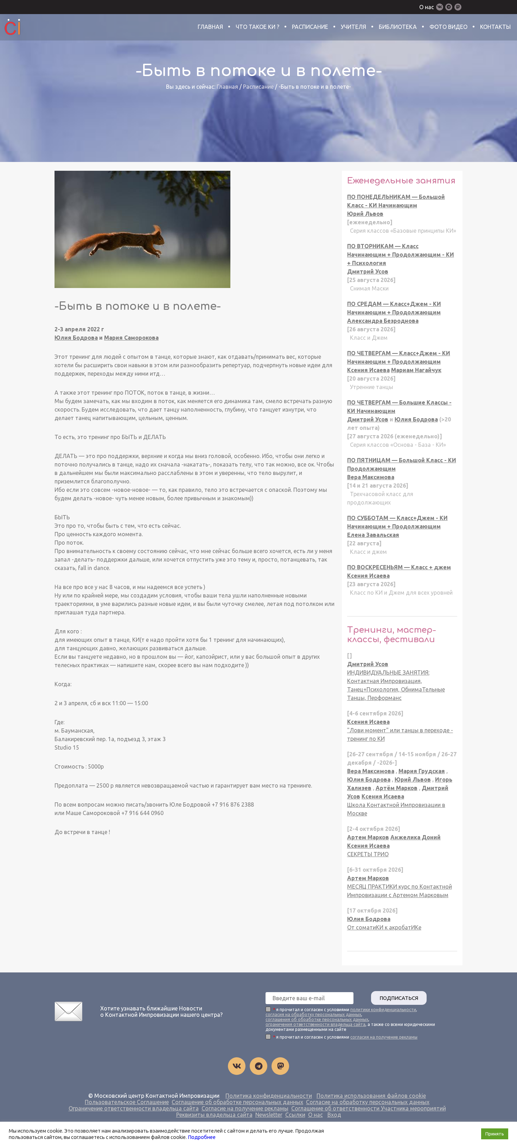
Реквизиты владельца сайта (214, 1114)
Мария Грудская (421, 771)
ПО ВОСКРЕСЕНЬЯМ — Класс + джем (399, 567)
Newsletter (268, 1114)
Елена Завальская (373, 535)
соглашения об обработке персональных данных (317, 1019)
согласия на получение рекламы (383, 1037)
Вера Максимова (370, 477)
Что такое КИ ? (257, 27)
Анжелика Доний (415, 837)
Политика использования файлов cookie (371, 1095)
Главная (210, 27)
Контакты (495, 27)
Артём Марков (396, 788)
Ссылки (295, 1114)
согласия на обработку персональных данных (313, 1014)
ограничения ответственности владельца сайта (315, 1024)
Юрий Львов (365, 214)
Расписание (310, 27)
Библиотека (398, 27)
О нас (426, 7)
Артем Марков (368, 837)
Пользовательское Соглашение (127, 1102)
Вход (334, 1114)
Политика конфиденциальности (268, 1095)
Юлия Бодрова (76, 337)
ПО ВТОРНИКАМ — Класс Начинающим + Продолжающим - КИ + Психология (400, 254)
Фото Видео (448, 27)
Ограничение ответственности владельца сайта (134, 1108)
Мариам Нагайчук (416, 370)
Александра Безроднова (383, 321)
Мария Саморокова (131, 337)
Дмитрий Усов (367, 271)
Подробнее (202, 1137)
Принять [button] (494, 1133)
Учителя (353, 27)
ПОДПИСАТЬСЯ (398, 998)
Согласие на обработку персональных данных (367, 1102)
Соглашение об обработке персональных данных (237, 1102)
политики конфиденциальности (383, 1009)
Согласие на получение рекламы (245, 1108)
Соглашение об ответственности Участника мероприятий (368, 1108)
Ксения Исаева (368, 370)
